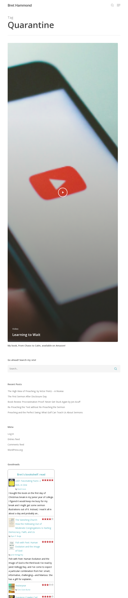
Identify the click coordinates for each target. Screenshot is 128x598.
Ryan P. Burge (16, 536)
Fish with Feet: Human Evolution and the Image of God (27, 546)
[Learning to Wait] (63, 192)
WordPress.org (15, 449)
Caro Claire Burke (23, 590)
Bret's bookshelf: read (31, 474)
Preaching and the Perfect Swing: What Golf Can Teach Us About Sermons (45, 412)
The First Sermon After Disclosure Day (27, 396)
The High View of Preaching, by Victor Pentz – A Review (36, 391)
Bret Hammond (20, 5)
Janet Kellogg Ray (17, 555)
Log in (11, 433)
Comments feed (16, 444)
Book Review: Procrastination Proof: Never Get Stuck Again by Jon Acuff (44, 401)
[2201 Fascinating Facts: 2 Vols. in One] (12, 487)
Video (15, 328)
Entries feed (14, 439)
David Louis (21, 489)
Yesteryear (20, 585)
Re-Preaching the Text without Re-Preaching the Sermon (36, 407)
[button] (118, 5)
